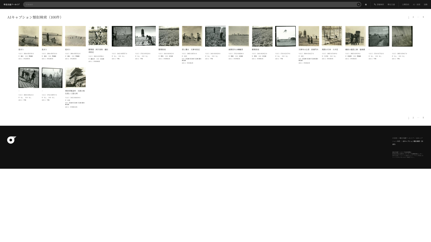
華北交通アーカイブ (407, 138)
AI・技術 (416, 4)
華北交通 (391, 4)
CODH (394, 138)
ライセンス (401, 157)
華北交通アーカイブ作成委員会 (401, 152)
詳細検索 (380, 4)
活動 (425, 4)
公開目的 (405, 4)
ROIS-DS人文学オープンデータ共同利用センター (407, 154)
